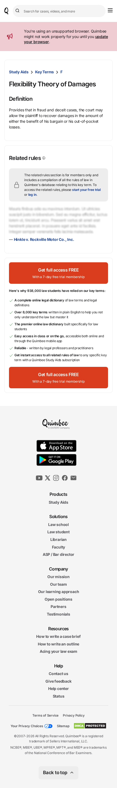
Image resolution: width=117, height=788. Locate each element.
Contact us (58, 673)
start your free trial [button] (86, 190)
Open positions (58, 599)
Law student (58, 532)
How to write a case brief (58, 636)
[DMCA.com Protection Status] (89, 726)
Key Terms (44, 72)
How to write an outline (58, 644)
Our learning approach (58, 592)
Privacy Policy (73, 715)
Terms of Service (45, 715)
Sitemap (63, 726)
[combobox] (59, 11)
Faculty (58, 547)
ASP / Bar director (58, 554)
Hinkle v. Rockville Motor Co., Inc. (44, 239)
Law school (58, 524)
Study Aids (19, 72)
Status (58, 696)
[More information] (43, 158)
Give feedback (58, 681)
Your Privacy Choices (27, 726)
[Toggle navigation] (110, 10)
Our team (58, 584)
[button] (58, 273)
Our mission (58, 576)
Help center (58, 688)
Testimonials (58, 614)
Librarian (58, 539)
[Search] (18, 11)
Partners (58, 606)
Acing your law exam (58, 651)
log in (32, 195)
